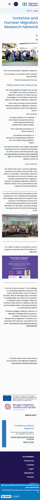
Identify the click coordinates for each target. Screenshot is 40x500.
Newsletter (29, 473)
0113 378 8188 (28, 442)
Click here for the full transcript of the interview (23, 324)
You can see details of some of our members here (21, 154)
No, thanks (6, 496)
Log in (31, 469)
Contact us (29, 461)
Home (36, 11)
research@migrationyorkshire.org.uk (22, 438)
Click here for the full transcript (24, 363)
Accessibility (28, 457)
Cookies (30, 465)
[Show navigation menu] (9, 4)
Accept (16, 496)
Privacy (30, 477)
